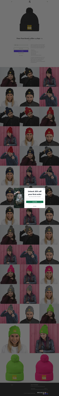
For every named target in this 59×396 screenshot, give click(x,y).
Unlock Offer (34, 201)
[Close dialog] (44, 189)
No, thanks (34, 206)
